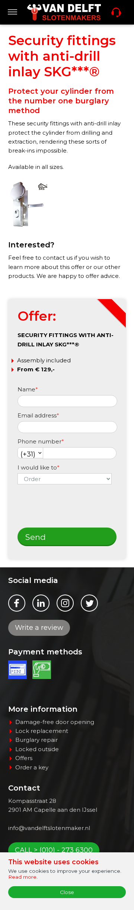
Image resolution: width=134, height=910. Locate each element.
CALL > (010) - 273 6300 (54, 850)
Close (67, 892)
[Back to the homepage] (64, 12)
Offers (23, 758)
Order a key (31, 767)
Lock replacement (41, 730)
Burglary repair (36, 739)
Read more (22, 877)
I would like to (38, 467)
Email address (38, 415)
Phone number (40, 441)
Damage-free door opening (54, 721)
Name (27, 389)
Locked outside (37, 749)
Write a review (39, 628)
